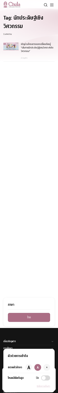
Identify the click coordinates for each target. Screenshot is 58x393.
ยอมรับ (9, 385)
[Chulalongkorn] (11, 4)
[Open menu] (52, 5)
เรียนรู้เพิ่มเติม (23, 385)
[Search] (45, 5)
